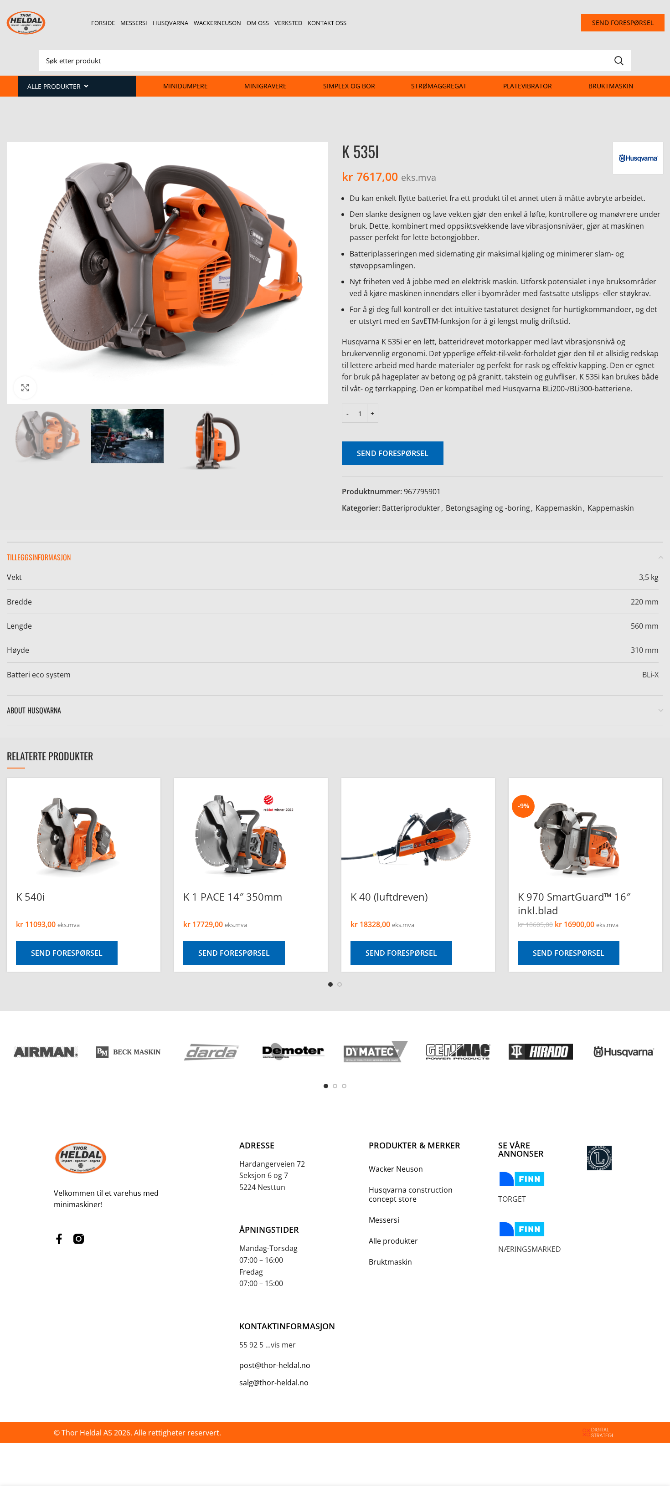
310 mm (645, 650)
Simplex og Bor (349, 86)
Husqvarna (170, 23)
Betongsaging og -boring (488, 508)
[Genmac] (458, 1052)
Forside (103, 23)
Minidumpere (185, 86)
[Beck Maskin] (128, 1052)
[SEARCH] (619, 60)
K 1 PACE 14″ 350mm (232, 896)
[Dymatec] (376, 1051)
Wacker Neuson (396, 1169)
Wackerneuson (217, 23)
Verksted (288, 23)
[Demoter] (293, 1052)
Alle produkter (393, 1241)
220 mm (645, 602)
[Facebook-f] (59, 1239)
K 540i (30, 896)
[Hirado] (541, 1052)
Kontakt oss (327, 23)
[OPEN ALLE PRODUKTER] (86, 86)
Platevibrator (527, 86)
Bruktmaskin (611, 86)
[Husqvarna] (623, 1051)
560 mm (645, 626)
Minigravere (265, 86)
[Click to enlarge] (25, 387)
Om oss (258, 23)
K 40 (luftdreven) (389, 896)
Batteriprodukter (411, 508)
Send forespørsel (392, 453)
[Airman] (46, 1051)
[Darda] (211, 1051)
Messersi (133, 23)
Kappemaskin (559, 508)
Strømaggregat (439, 86)
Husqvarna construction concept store (411, 1194)
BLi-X (650, 675)
